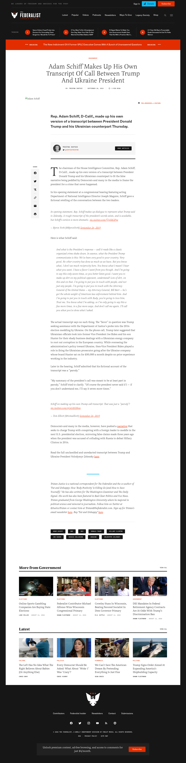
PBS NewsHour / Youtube (151, 103)
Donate (150, 3)
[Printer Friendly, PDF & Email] (35, 214)
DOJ (82, 531)
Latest (24, 629)
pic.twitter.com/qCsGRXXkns (66, 408)
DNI (71, 531)
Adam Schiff (58, 531)
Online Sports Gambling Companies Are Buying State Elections (34, 607)
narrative (122, 426)
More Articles (123, 148)
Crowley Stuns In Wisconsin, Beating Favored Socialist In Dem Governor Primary (111, 607)
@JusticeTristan (71, 150)
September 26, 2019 (90, 227)
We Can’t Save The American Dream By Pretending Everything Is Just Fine (110, 668)
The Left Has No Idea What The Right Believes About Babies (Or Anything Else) (36, 668)
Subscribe (166, 3)
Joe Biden (57, 537)
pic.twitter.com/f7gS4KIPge (104, 220)
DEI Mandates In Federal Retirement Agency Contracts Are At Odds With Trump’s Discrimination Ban (149, 609)
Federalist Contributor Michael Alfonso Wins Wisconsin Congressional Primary (74, 607)
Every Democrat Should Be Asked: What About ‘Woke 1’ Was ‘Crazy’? (73, 668)
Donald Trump (96, 531)
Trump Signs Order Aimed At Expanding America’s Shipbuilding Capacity (149, 668)
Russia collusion (76, 537)
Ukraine (93, 537)
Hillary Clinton (115, 531)
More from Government (40, 567)
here (96, 456)
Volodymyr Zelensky (112, 537)
